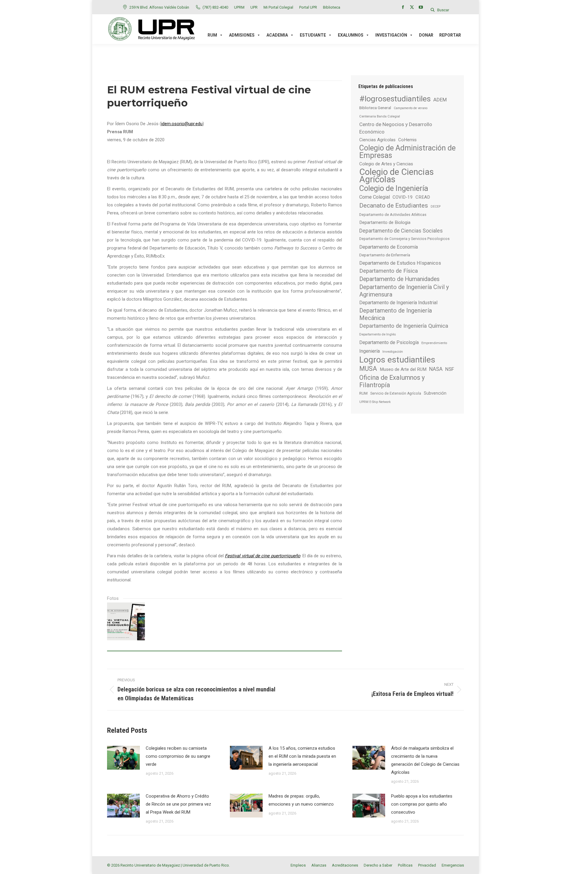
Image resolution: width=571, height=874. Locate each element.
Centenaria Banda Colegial (379, 116)
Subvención (435, 393)
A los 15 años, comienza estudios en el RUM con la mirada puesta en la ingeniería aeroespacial (302, 756)
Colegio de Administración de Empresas (407, 151)
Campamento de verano (410, 108)
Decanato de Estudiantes (393, 205)
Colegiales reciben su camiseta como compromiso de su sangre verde (178, 756)
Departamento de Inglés (377, 334)
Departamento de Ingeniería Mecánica (395, 314)
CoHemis (407, 139)
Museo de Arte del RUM (403, 369)
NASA (436, 369)
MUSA (368, 368)
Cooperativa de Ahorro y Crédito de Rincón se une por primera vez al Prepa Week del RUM (178, 804)
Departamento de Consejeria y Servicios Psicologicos (404, 239)
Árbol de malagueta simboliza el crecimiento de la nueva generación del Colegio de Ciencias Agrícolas (425, 760)
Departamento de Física (388, 271)
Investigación (392, 351)
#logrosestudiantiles (395, 98)
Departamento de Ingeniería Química (403, 326)
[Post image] (123, 758)
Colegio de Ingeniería (393, 188)
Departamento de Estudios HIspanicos (400, 263)
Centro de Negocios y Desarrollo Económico (395, 128)
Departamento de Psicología (389, 342)
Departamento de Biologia (384, 222)
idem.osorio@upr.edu (182, 123)
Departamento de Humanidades (399, 279)
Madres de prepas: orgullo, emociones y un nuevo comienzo (301, 800)
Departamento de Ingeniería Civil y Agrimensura (404, 290)
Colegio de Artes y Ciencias (386, 164)
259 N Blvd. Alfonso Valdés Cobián (159, 7)
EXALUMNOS (350, 35)
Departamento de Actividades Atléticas (392, 214)
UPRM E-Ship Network (375, 402)
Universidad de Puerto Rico (206, 865)
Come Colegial (374, 197)
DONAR (426, 35)
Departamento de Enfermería (384, 254)
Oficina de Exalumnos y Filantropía (392, 381)
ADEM (440, 100)
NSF (449, 369)
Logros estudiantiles (397, 359)
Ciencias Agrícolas (377, 139)
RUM (363, 393)
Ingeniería (369, 351)
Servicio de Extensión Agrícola (395, 393)
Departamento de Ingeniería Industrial (398, 302)
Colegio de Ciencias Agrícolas (396, 175)
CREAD (422, 197)
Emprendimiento (434, 343)
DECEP (435, 206)
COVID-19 (403, 197)
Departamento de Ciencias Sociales (401, 230)
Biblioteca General (375, 107)
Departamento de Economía (388, 247)
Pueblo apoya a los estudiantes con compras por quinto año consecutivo (421, 804)
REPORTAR (450, 35)
